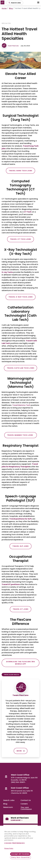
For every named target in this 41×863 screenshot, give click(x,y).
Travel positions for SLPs (20, 519)
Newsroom (8, 807)
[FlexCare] (2, 2)
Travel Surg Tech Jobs (20, 171)
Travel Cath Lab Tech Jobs (20, 368)
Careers (24, 804)
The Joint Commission (26, 808)
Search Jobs (8, 800)
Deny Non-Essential (20, 857)
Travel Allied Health (11, 674)
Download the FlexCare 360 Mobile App (20, 663)
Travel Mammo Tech (21, 405)
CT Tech (27, 212)
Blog (11, 8)
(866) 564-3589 (17, 782)
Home (4, 8)
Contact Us (26, 800)
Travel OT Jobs (20, 609)
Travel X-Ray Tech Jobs (21, 297)
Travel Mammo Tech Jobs (20, 435)
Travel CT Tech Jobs (20, 239)
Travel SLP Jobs (20, 546)
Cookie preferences (14, 843)
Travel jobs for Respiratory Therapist (20, 465)
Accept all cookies (20, 854)
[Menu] (38, 2)
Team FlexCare (13, 46)
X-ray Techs (7, 272)
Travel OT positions (11, 584)
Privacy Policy (8, 848)
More (19, 751)
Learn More (16, 820)
